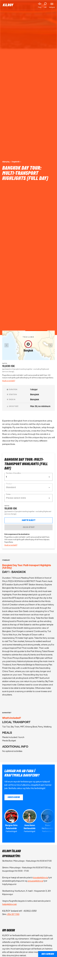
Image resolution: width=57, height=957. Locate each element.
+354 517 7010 (13, 914)
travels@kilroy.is (40, 877)
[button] (28, 477)
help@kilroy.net (9, 904)
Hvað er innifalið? (8, 381)
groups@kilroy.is (35, 881)
